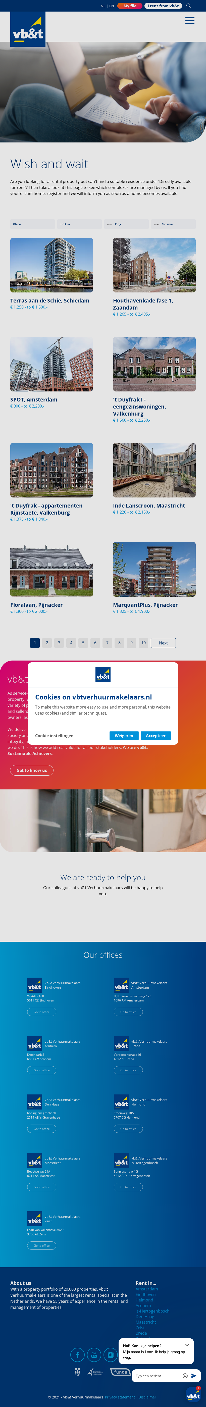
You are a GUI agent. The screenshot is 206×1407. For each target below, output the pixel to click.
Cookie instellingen (54, 735)
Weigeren (124, 735)
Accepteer (156, 735)
